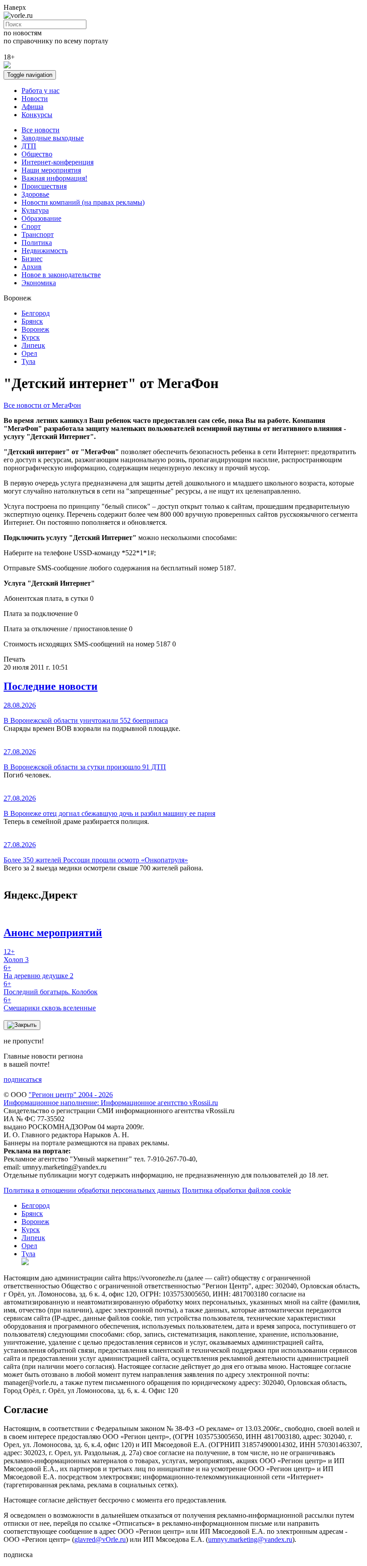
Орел (29, 353)
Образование (41, 218)
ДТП (28, 146)
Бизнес (32, 258)
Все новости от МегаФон (42, 405)
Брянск (32, 321)
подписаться (23, 1079)
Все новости (40, 130)
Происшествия (44, 186)
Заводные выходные (52, 138)
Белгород (35, 313)
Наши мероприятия (51, 170)
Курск (30, 337)
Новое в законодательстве (61, 275)
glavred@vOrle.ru (100, 1539)
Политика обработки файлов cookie (236, 1190)
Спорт (31, 226)
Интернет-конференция (57, 162)
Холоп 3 (16, 955)
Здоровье (35, 194)
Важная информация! (54, 178)
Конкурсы (36, 114)
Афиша (32, 106)
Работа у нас (40, 90)
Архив (31, 266)
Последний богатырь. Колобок (51, 988)
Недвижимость (44, 250)
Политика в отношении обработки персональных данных (92, 1190)
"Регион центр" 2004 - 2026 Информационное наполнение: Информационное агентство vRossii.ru (111, 1098)
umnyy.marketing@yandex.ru (250, 1539)
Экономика (38, 283)
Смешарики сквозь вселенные (50, 1004)
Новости (34, 98)
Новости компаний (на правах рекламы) (83, 202)
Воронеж (35, 329)
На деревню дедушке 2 (38, 971)
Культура (35, 210)
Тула (28, 361)
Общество (36, 154)
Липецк (33, 345)
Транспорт (37, 234)
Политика (36, 242)
